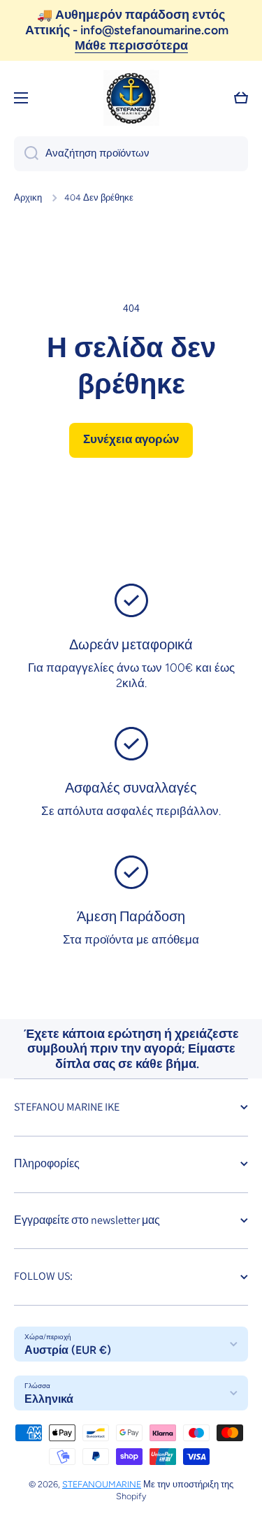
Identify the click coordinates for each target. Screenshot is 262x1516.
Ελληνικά (48, 1399)
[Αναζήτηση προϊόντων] (26, 153)
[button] (241, 98)
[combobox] (131, 153)
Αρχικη (28, 197)
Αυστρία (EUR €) (67, 1350)
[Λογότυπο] (131, 98)
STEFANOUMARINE (101, 1484)
